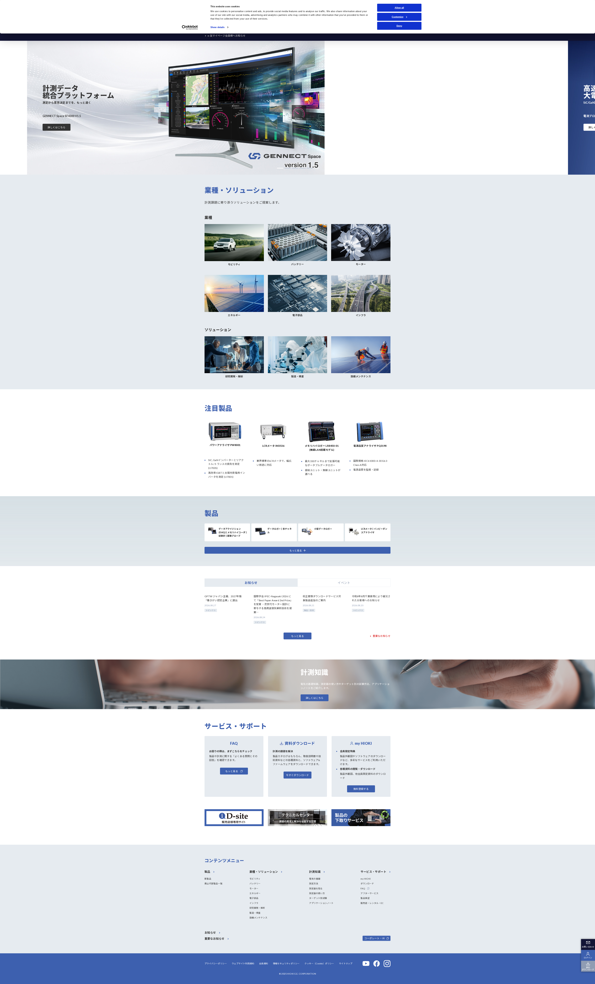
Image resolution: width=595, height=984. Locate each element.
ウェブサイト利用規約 (243, 963)
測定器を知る (315, 888)
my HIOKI (366, 878)
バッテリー (255, 883)
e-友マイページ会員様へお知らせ (226, 35)
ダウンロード (367, 883)
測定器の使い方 (317, 893)
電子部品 (253, 898)
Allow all (399, 7)
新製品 (208, 878)
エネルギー (255, 893)
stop (317, 168)
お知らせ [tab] (251, 583)
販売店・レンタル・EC (372, 903)
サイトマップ (345, 963)
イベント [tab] (344, 583)
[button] (280, 168)
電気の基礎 (314, 878)
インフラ (253, 903)
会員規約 (263, 963)
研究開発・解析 (257, 908)
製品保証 (365, 898)
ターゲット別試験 (318, 898)
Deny (399, 25)
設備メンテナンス (258, 917)
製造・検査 (255, 912)
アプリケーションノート (321, 903)
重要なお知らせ (381, 635)
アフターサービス (369, 893)
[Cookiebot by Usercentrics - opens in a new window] (189, 27)
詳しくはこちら (56, 127)
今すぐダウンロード (297, 775)
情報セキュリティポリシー (286, 963)
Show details (217, 27)
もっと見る (297, 636)
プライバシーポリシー (216, 963)
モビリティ (254, 878)
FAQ (363, 888)
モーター (253, 888)
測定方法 (313, 883)
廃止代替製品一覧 (213, 883)
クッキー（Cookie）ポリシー (319, 963)
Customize (397, 16)
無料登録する (361, 788)
